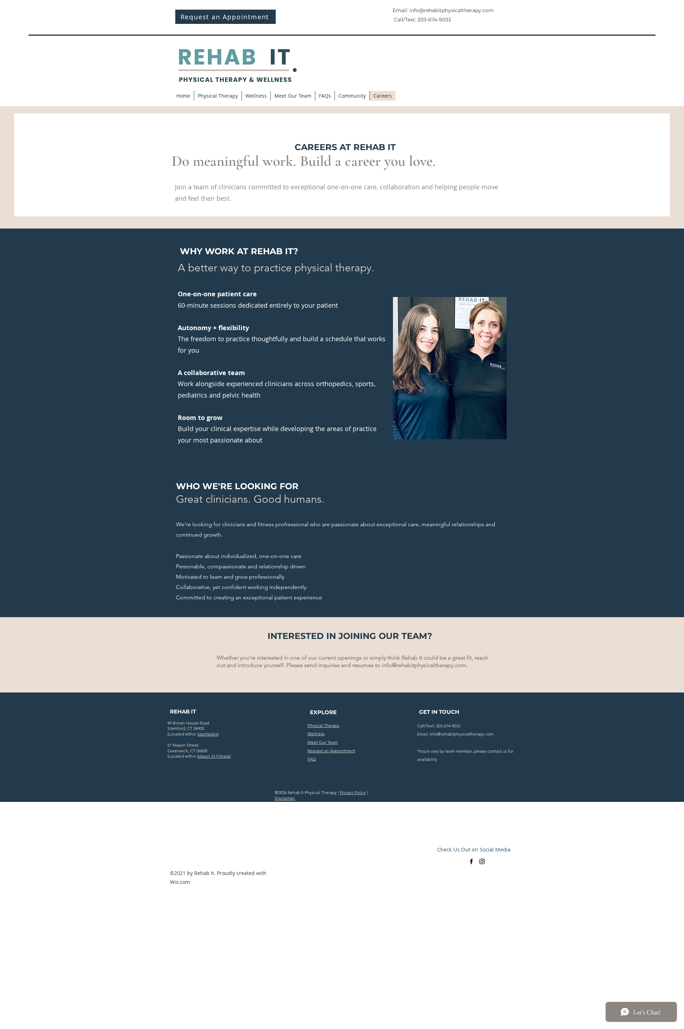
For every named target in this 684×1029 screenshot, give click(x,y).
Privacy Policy (353, 792)
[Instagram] (482, 861)
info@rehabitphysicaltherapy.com (451, 10)
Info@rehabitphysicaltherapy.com (461, 734)
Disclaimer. (285, 798)
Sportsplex (207, 734)
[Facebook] (471, 861)
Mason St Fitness (213, 756)
